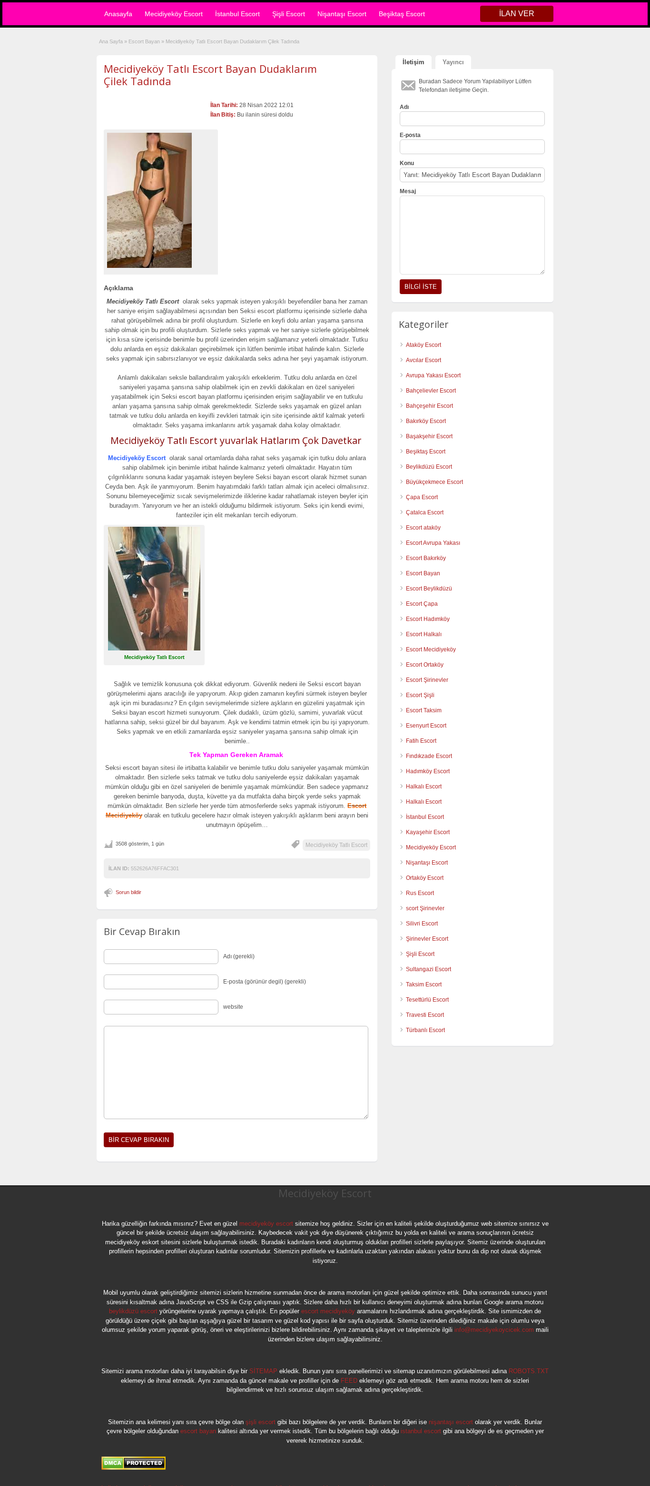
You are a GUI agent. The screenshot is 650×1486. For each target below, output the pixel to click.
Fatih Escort (421, 741)
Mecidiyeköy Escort (174, 14)
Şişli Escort (288, 14)
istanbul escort (421, 1431)
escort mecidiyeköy (328, 1311)
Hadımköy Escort (428, 771)
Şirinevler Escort (427, 938)
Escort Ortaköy (424, 664)
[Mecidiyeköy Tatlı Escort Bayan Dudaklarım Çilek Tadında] (161, 200)
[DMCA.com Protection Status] (133, 1468)
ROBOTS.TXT (529, 1371)
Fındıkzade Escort (429, 756)
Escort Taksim (424, 710)
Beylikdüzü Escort (429, 466)
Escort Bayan (144, 41)
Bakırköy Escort (426, 421)
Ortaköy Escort (424, 878)
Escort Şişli (420, 695)
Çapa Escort (422, 497)
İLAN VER (516, 14)
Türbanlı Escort (425, 1030)
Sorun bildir (128, 892)
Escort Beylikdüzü (429, 588)
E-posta (410, 135)
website (233, 1007)
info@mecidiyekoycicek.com (494, 1329)
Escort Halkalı (424, 634)
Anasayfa (118, 14)
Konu (407, 163)
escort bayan (198, 1431)
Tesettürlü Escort (427, 999)
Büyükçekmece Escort (434, 482)
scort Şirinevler (425, 908)
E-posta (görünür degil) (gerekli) (264, 981)
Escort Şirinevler (427, 680)
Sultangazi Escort (428, 969)
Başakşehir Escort (429, 436)
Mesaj (408, 191)
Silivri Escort (422, 923)
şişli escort (261, 1422)
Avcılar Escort (423, 360)
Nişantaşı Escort (341, 14)
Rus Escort (420, 893)
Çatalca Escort (424, 512)
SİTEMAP (263, 1371)
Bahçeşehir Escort (429, 406)
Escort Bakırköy (426, 558)
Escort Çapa (422, 603)
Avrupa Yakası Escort (433, 375)
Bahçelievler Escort (431, 390)
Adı (404, 107)
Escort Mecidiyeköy (431, 649)
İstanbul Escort (237, 14)
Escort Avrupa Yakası (433, 543)
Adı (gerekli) (239, 956)
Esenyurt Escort (426, 725)
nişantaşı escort (451, 1422)
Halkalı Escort (424, 786)
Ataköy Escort (423, 345)
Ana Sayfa (111, 41)
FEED (349, 1380)
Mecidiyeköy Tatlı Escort (336, 845)
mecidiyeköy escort (266, 1223)
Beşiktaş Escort (402, 14)
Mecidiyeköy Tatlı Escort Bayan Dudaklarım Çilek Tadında (210, 74)
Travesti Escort (425, 1015)
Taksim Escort (424, 984)
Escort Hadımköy (428, 619)
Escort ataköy (423, 527)
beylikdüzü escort (133, 1311)
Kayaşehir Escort (428, 832)
